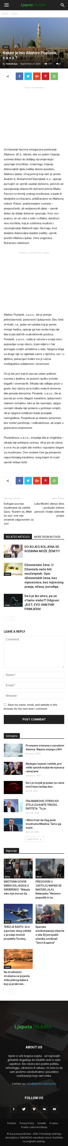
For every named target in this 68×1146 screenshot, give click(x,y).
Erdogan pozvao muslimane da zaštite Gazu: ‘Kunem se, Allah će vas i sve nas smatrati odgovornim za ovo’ (19, 513)
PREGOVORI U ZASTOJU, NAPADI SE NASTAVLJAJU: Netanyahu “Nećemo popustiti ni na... (49, 889)
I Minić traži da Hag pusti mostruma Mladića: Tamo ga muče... (43, 824)
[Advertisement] (34, 116)
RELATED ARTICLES (18, 536)
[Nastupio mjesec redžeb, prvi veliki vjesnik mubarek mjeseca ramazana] (13, 768)
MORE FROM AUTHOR (47, 536)
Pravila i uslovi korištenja (34, 1127)
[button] (62, 5)
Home (5, 13)
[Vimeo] (34, 1109)
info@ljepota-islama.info (41, 1083)
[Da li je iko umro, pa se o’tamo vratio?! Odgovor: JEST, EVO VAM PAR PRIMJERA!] (13, 600)
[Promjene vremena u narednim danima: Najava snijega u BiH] (13, 750)
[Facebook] (13, 1109)
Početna (11, 1123)
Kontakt (42, 1123)
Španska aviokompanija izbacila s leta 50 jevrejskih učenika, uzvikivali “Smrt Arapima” (50, 934)
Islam (15, 13)
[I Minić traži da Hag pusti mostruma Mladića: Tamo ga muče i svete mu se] (13, 824)
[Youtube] (54, 1109)
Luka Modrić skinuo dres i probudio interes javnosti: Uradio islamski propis (49, 509)
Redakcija (11, 63)
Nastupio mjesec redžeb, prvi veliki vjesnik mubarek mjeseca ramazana (45, 767)
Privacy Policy (27, 1123)
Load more (33, 839)
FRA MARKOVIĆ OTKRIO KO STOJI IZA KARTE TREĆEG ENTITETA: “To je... (42, 805)
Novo (7, 876)
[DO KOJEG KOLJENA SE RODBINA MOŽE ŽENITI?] (13, 551)
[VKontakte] (44, 1109)
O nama (53, 1123)
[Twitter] (24, 1109)
